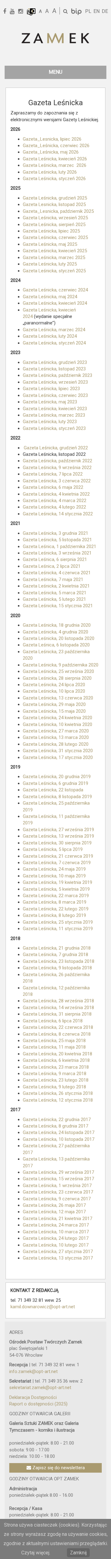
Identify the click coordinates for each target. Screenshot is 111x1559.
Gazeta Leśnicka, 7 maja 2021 (53, 579)
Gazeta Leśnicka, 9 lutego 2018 (54, 1087)
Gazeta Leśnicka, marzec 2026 (54, 165)
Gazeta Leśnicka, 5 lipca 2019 (53, 849)
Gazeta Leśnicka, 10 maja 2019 (54, 876)
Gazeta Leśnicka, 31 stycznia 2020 (58, 750)
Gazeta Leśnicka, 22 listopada (53, 790)
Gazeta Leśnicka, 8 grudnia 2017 (55, 1126)
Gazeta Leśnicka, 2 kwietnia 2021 (56, 586)
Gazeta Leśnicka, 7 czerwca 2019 (57, 862)
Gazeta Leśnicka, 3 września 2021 (57, 553)
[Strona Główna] (55, 39)
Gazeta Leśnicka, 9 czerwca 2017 (57, 1199)
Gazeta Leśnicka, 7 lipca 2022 (53, 474)
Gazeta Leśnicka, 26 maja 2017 (54, 1205)
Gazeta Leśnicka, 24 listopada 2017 (58, 1132)
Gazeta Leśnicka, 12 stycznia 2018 (58, 1100)
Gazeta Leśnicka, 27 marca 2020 (56, 731)
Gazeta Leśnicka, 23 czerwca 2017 (58, 1192)
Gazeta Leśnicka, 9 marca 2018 (54, 1073)
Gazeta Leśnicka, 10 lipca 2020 (54, 691)
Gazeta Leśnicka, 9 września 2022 (57, 467)
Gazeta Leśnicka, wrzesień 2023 (55, 382)
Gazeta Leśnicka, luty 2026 (50, 172)
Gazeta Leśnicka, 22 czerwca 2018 (58, 1027)
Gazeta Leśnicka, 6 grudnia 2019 (55, 783)
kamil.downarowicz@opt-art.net (42, 1306)
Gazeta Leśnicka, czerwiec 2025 (55, 237)
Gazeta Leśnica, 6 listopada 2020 (56, 645)
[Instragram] (22, 11)
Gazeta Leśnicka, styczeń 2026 (54, 178)
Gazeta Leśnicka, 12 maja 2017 (54, 1212)
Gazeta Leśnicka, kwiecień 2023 (55, 408)
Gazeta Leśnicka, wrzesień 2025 (55, 218)
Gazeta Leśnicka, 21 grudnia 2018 (57, 948)
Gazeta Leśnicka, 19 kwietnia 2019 (57, 882)
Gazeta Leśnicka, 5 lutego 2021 (54, 599)
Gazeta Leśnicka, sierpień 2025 (54, 224)
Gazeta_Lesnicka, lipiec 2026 (52, 139)
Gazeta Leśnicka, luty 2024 (50, 336)
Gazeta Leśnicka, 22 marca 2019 (56, 895)
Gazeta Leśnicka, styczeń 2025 (54, 271)
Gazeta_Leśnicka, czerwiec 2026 (56, 145)
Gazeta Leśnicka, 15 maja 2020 (54, 711)
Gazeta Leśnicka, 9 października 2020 (60, 665)
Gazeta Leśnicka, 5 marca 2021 (54, 593)
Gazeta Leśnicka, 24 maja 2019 (54, 869)
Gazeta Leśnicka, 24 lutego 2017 (55, 1238)
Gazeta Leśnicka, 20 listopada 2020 (58, 638)
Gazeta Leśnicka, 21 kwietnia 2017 (57, 1218)
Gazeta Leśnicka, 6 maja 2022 (53, 487)
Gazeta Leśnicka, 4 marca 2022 (54, 500)
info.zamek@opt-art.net (33, 1371)
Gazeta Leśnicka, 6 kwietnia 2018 (57, 1060)
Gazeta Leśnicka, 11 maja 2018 (55, 1047)
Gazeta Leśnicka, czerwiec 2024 (55, 290)
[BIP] (77, 11)
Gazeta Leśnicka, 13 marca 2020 (56, 737)
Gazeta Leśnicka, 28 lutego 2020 (55, 744)
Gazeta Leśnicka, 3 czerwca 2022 (57, 481)
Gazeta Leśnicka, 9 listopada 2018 (57, 968)
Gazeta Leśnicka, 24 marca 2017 (56, 1225)
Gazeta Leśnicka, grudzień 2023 (55, 362)
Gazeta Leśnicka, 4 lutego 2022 (54, 507)
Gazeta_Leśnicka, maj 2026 (51, 152)
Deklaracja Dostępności (33, 1397)
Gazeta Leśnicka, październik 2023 (57, 375)
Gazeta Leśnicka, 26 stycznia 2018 (58, 1093)
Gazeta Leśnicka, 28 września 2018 (58, 1001)
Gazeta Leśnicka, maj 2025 (50, 244)
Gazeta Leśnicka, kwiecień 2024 (55, 303)
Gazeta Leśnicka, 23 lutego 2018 (55, 1080)
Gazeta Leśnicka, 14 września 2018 (58, 1007)
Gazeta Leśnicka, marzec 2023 (54, 415)
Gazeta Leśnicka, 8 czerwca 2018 (57, 1034)
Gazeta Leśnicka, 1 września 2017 (57, 1185)
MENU (55, 72)
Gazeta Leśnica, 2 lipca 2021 (51, 566)
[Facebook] (6, 11)
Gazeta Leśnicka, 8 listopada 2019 (57, 796)
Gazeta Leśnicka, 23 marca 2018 (56, 1067)
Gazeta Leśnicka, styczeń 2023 (54, 428)
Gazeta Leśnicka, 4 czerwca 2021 (57, 572)
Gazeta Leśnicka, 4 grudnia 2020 (55, 632)
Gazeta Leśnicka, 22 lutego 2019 (55, 909)
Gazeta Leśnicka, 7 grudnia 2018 (55, 954)
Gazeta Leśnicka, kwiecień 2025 (55, 251)
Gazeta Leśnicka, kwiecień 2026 (55, 159)
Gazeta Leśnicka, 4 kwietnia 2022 (56, 494)
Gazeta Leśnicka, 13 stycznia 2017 (58, 1258)
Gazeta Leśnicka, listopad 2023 (54, 369)
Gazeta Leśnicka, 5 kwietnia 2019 (56, 889)
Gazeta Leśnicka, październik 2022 (57, 461)
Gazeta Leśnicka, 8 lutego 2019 (54, 915)
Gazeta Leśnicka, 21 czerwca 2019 (58, 856)
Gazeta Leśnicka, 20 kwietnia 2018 (58, 1054)
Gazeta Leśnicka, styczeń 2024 (54, 343)
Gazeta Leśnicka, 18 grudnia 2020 (57, 625)
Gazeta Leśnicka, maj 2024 (50, 296)
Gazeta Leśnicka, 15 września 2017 (58, 1179)
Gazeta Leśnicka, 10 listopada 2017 (58, 1139)
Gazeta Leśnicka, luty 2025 (50, 264)
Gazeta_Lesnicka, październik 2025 (58, 211)
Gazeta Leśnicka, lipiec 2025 (51, 231)
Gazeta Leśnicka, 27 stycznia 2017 (58, 1251)
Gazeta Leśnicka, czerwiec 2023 (55, 395)
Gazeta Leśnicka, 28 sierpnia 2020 (57, 678)
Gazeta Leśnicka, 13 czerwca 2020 (58, 698)
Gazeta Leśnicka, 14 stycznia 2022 (58, 514)
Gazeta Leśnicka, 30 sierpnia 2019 (57, 843)
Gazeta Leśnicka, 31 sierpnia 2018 (57, 1014)
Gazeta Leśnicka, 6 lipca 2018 (53, 1021)
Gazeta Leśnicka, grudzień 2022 (56, 448)
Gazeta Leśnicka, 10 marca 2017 (56, 1232)
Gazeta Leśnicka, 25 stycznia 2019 (58, 922)
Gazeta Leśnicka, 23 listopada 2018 (58, 961)
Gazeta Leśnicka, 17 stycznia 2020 (58, 757)
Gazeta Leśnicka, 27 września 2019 (58, 829)
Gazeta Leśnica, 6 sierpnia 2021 (55, 559)
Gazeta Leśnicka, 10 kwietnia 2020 (57, 724)
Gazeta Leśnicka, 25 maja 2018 (55, 1040)
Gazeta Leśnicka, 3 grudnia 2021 (55, 533)
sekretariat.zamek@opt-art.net (40, 1387)
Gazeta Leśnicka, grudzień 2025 (55, 198)
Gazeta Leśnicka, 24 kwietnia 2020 (57, 717)
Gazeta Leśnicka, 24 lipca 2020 (54, 684)
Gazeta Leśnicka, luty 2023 (50, 421)
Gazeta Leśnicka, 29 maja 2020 (54, 704)
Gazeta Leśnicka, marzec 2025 (54, 257)
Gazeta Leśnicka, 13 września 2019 (58, 836)
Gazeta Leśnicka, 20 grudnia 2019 (57, 776)
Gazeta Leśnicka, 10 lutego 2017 (55, 1245)
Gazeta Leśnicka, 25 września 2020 (58, 671)
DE (105, 11)
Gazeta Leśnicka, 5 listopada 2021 (57, 539)
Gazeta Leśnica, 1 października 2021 (59, 546)
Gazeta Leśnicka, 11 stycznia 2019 (58, 928)
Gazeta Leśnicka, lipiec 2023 (51, 388)
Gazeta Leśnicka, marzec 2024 (54, 329)
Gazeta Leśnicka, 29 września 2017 (58, 1172)
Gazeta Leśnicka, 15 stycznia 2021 (58, 605)
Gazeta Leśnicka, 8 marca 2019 (54, 902)
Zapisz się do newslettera (58, 1467)
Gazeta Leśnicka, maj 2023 (50, 402)
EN (96, 11)
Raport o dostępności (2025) (38, 1404)
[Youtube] (14, 11)
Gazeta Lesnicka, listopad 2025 (54, 204)
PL (88, 11)
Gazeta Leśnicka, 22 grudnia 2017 (57, 1119)
